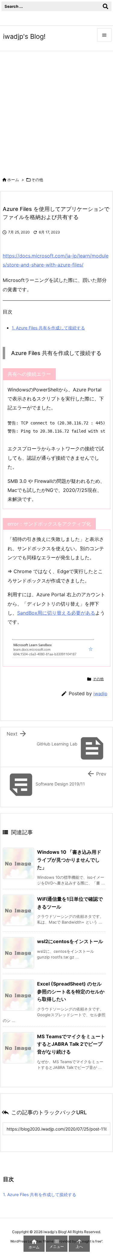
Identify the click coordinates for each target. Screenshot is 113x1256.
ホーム (13, 179)
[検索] (105, 6)
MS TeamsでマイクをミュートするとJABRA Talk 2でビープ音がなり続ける (71, 1044)
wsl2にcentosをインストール (70, 941)
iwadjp (100, 693)
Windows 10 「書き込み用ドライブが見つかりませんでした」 (69, 859)
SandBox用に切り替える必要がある (56, 613)
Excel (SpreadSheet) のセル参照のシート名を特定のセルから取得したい (71, 991)
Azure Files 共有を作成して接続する (48, 327)
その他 (37, 179)
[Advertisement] (56, 110)
